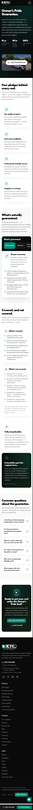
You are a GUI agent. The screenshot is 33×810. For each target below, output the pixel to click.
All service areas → (8, 777)
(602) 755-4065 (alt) (10, 665)
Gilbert (4, 767)
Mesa (3, 761)
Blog (3, 729)
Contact (4, 745)
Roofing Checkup (7, 694)
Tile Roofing (5, 697)
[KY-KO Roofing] (5, 2)
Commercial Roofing (8, 710)
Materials (20, 245)
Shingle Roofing (7, 700)
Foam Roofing (6, 703)
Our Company (6, 719)
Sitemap (10, 794)
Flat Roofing (5, 706)
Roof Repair (5, 687)
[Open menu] (30, 3)
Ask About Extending (10, 484)
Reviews (4, 723)
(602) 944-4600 (17, 625)
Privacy (4, 794)
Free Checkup (6, 742)
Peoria (4, 764)
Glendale (5, 774)
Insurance (5, 735)
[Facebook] (3, 677)
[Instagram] (12, 677)
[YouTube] (17, 677)
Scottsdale (5, 758)
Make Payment (21, 794)
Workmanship (9, 245)
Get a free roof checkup (16, 620)
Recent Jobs (6, 726)
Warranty (5, 732)
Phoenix (4, 755)
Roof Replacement (8, 690)
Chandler (5, 771)
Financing (5, 738)
